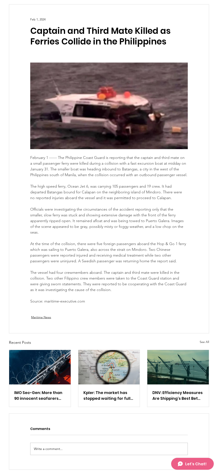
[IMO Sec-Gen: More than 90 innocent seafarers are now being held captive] (40, 367)
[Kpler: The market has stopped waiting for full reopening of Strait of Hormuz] (109, 367)
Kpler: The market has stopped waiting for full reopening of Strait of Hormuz (107, 395)
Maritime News (41, 317)
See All (204, 342)
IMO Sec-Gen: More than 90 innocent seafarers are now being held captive (38, 395)
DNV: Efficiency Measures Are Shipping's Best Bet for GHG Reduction (177, 395)
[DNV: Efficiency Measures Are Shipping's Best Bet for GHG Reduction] (178, 367)
